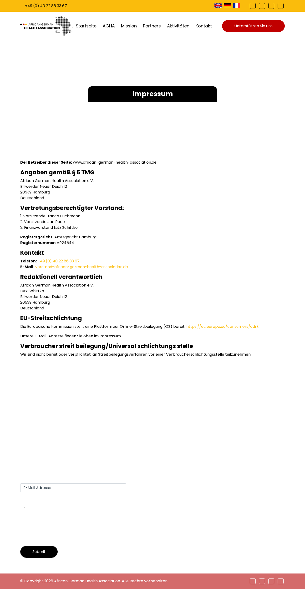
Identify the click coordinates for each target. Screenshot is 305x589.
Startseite (86, 26)
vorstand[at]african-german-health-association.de (74, 424)
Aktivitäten (178, 26)
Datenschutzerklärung (264, 443)
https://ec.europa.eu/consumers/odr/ (222, 326)
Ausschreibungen (259, 437)
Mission (129, 26)
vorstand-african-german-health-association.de (81, 267)
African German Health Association (87, 581)
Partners (152, 26)
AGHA (109, 26)
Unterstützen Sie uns (253, 26)
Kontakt (204, 26)
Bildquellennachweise (263, 448)
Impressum (253, 431)
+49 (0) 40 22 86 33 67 (46, 6)
